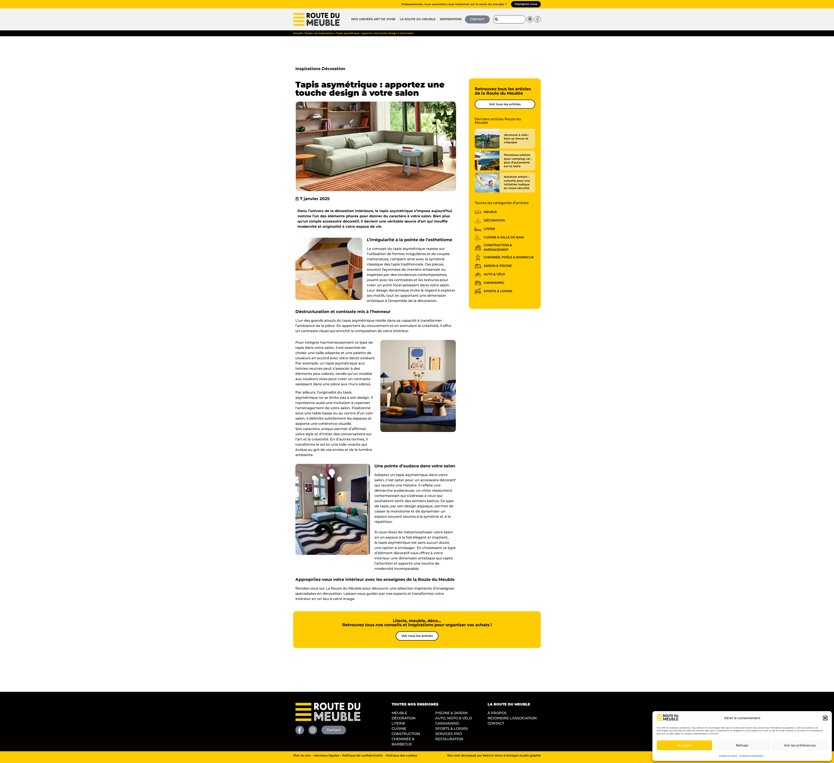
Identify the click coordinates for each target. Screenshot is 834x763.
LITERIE (398, 723)
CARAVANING (447, 723)
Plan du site (302, 755)
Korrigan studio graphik (523, 755)
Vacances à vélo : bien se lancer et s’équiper (516, 138)
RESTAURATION (449, 739)
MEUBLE (399, 713)
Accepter (684, 745)
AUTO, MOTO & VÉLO (453, 718)
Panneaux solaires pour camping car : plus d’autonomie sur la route (518, 160)
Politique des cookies (401, 755)
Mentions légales (326, 755)
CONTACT (496, 723)
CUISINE (399, 729)
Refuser (742, 745)
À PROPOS (497, 713)
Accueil (297, 33)
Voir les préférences (800, 745)
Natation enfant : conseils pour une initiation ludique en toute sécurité (517, 182)
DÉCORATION (403, 718)
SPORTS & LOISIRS (451, 729)
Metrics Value (493, 755)
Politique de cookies (728, 755)
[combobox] (509, 19)
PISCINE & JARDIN (451, 713)
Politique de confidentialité (751, 755)
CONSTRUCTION (406, 734)
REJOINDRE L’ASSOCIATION (512, 718)
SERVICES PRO (448, 734)
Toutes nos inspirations (319, 33)
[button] (825, 718)
